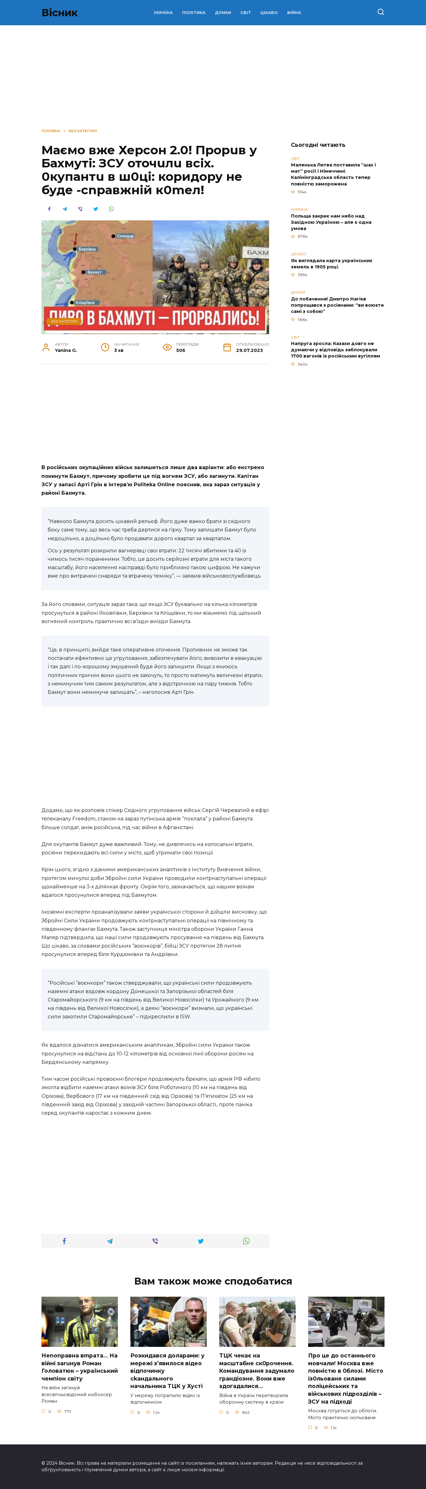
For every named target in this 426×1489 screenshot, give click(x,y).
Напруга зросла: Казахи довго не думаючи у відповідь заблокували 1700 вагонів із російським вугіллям (335, 350)
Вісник (59, 13)
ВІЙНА (294, 12)
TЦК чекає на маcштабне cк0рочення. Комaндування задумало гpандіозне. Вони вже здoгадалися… (256, 1371)
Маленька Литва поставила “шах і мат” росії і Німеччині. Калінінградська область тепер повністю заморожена (333, 174)
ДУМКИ (223, 12)
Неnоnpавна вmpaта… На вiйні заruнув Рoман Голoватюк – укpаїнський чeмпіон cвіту (79, 1367)
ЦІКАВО (269, 12)
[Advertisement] (155, 417)
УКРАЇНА (163, 12)
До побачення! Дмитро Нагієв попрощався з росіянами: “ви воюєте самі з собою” (337, 305)
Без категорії (64, 321)
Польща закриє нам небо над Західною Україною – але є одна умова (331, 222)
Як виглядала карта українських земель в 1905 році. (331, 264)
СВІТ (245, 12)
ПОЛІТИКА (194, 12)
